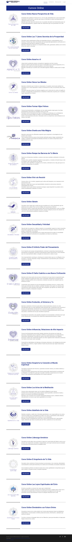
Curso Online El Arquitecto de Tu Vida (36, 459)
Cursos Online (36, 8)
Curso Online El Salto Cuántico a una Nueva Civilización (43, 273)
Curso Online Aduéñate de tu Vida (34, 410)
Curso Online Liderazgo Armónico (34, 438)
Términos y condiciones (16, 538)
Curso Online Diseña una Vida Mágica (36, 131)
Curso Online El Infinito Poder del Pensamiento (40, 247)
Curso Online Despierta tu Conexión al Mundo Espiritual (39, 364)
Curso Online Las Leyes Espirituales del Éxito (39, 484)
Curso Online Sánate (29, 202)
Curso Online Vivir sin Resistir (33, 177)
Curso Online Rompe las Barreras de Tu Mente (39, 153)
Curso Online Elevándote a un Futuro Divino (38, 507)
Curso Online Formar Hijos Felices (34, 106)
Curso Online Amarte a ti (31, 59)
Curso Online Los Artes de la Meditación (37, 388)
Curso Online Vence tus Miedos (33, 82)
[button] (25, 27)
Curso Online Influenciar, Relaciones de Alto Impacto (42, 330)
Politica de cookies (10, 539)
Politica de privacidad (25, 538)
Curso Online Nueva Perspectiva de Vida (37, 14)
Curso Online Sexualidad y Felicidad (35, 224)
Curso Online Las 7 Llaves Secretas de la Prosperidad (42, 37)
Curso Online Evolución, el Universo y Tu (37, 302)
